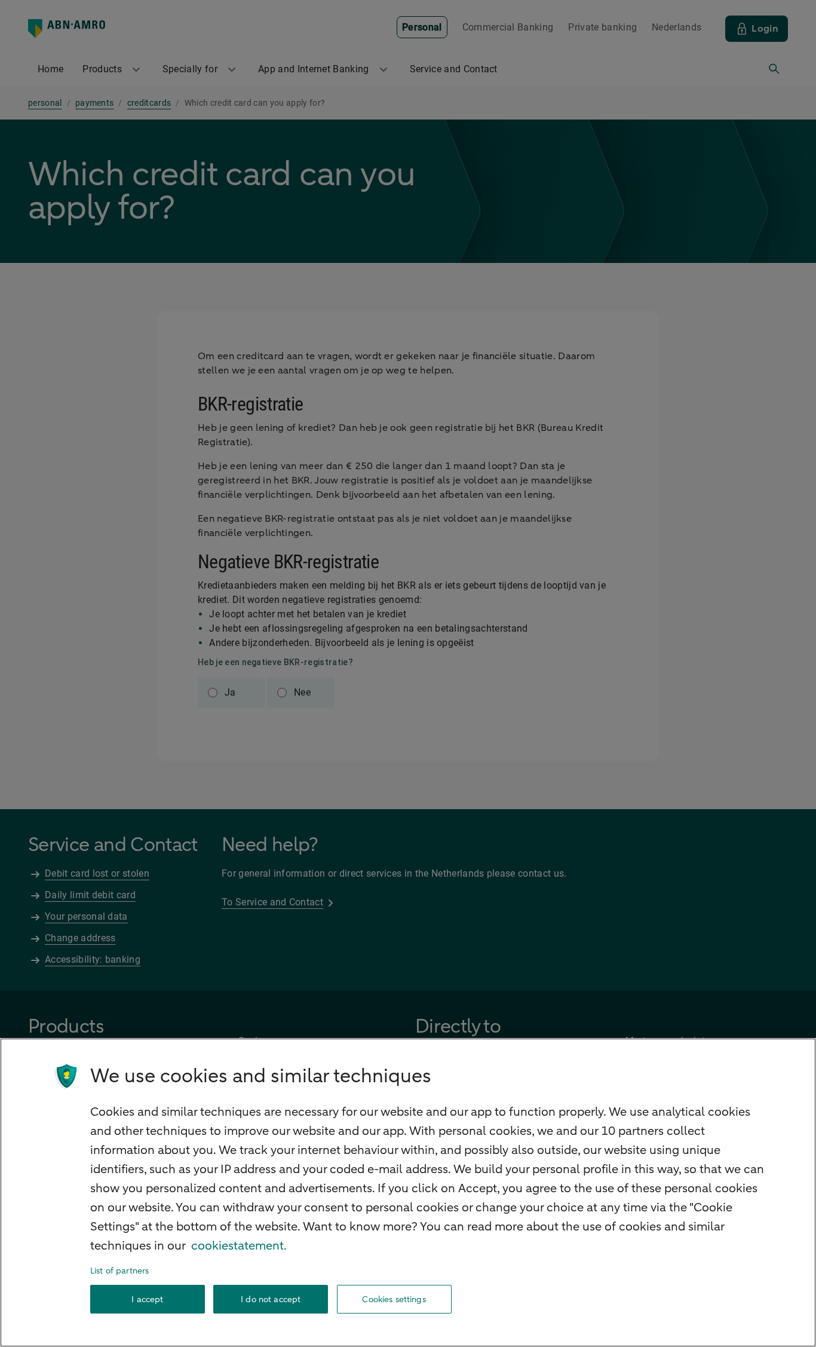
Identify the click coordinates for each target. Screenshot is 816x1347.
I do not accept (270, 1299)
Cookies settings (393, 1299)
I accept (147, 1299)
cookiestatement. (239, 1246)
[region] (408, 1192)
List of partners (119, 1270)
